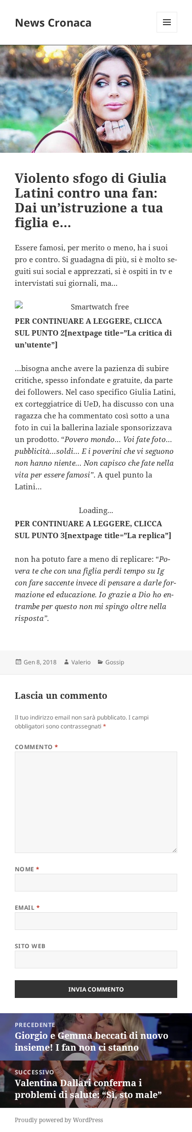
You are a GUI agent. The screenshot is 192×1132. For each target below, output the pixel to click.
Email (27, 907)
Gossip (114, 662)
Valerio (81, 662)
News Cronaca (53, 22)
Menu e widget (167, 32)
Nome (27, 869)
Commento (37, 747)
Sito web (30, 946)
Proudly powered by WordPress (59, 1120)
